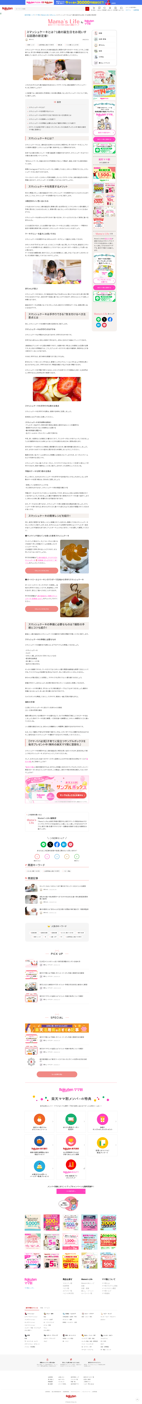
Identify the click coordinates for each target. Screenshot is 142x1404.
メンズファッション (30, 1319)
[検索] (87, 9)
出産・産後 (85, 1288)
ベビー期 (66, 1288)
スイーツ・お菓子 (48, 1319)
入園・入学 (53, 937)
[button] (99, 9)
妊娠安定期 (44, 933)
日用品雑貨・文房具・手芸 (70, 1316)
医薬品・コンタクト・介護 (70, 1322)
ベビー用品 (67, 871)
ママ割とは (106, 1283)
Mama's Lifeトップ (87, 1283)
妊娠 (82, 1286)
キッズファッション (30, 1322)
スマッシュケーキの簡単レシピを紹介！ (42, 119)
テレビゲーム (104, 1338)
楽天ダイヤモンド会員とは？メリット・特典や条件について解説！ (61, 996)
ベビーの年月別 (68, 1293)
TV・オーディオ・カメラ (31, 1341)
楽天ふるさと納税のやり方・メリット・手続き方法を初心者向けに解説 (63, 984)
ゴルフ (45, 1341)
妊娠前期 (34, 933)
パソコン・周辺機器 (30, 1346)
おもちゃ (103, 1319)
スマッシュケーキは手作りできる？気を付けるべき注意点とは (50, 115)
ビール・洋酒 (47, 1325)
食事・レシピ (30, 45)
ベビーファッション (30, 1325)
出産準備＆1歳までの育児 (46, 45)
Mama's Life (45, 15)
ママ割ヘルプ (106, 1291)
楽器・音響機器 (105, 1346)
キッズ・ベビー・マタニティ (108, 1316)
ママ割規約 (106, 1293)
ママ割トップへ (29, 1288)
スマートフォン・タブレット (32, 1344)
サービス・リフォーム (87, 1349)
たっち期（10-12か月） (72, 45)
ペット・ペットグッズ (87, 1344)
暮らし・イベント (87, 1291)
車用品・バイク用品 (68, 1338)
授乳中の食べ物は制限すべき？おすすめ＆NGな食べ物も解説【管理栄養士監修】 (64, 897)
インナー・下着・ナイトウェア (33, 1328)
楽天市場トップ (29, 15)
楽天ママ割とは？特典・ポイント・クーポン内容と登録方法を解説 (62, 973)
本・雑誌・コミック (106, 1349)
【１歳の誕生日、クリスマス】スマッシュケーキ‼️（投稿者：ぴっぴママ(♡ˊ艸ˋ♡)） (41, 560)
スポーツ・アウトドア (49, 1338)
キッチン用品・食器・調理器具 (90, 1341)
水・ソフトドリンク (49, 1322)
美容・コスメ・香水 (87, 1316)
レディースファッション (31, 1316)
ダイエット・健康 (67, 1319)
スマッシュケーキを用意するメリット (41, 111)
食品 (45, 1316)
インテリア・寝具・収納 (88, 1338)
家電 (26, 1338)
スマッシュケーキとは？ (37, 107)
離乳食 (60, 45)
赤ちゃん (53, 15)
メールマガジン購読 (109, 1288)
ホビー (102, 1344)
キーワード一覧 (86, 1293)
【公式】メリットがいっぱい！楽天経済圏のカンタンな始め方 (60, 961)
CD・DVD (103, 1341)
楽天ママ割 (30, 767)
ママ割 (38, 15)
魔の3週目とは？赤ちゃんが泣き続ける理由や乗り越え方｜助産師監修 (64, 909)
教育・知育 (81, 933)
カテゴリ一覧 (67, 1291)
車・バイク (65, 1341)
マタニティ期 (67, 1283)
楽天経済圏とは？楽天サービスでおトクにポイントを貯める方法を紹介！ (63, 1060)
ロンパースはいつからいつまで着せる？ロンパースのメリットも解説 (63, 886)
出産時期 (66, 1286)
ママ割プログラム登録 (109, 1286)
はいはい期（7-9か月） (33, 871)
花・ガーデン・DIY (87, 1346)
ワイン (45, 1328)
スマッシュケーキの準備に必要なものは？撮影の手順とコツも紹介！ (52, 123)
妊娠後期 (54, 933)
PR (61, 937)
